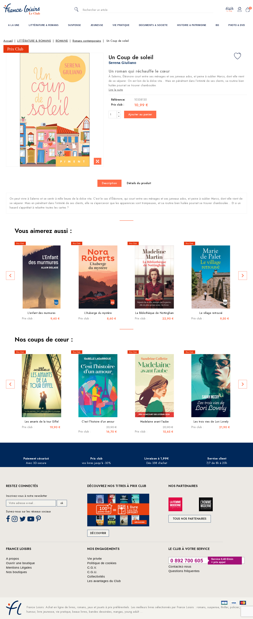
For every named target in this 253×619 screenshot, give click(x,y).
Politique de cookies (102, 563)
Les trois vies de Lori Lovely (211, 422)
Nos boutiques (16, 572)
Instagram (15, 520)
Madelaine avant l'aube (154, 422)
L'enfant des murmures (42, 313)
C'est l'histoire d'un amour (98, 422)
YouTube (31, 520)
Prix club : (117, 104)
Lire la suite (116, 90)
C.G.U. (92, 572)
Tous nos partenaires (190, 519)
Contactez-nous (179, 566)
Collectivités (96, 576)
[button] (10, 275)
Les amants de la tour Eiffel (42, 422)
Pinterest (39, 520)
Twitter (23, 520)
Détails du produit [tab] (139, 183)
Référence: (118, 100)
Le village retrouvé (211, 313)
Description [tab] (109, 183)
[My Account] (239, 9)
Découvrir (98, 533)
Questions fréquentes (184, 571)
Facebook (8, 520)
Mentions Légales (19, 567)
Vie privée (94, 558)
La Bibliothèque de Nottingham (154, 313)
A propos (12, 558)
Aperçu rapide (37, 303)
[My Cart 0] (248, 9)
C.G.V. (92, 567)
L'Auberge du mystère (98, 313)
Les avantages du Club (104, 581)
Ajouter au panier (140, 114)
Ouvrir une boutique (20, 563)
